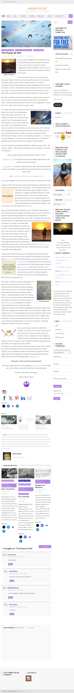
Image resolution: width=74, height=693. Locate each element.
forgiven (8, 439)
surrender (8, 446)
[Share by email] (29, 398)
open (11, 441)
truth (18, 446)
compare (12, 437)
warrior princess (37, 446)
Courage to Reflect (40, 425)
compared (17, 437)
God (18, 439)
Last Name (56, 371)
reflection (48, 441)
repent (21, 444)
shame (45, 444)
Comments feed (59, 333)
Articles (32, 16)
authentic (30, 434)
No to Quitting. (23, 496)
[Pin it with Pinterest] (17, 398)
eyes (38, 437)
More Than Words (8, 489)
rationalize (33, 441)
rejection (9, 303)
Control (27, 437)
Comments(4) (29, 56)
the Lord (14, 446)
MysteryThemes (21, 691)
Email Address (57, 357)
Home (8, 16)
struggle (3, 446)
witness (44, 446)
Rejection (29, 206)
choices (45, 434)
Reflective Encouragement (23, 50)
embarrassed (32, 437)
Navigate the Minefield (40, 486)
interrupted (47, 439)
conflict (22, 437)
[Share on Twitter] (10, 398)
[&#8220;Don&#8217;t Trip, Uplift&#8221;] (26, 419)
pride (23, 441)
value (31, 446)
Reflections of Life (7, 50)
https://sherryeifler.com (18, 457)
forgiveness (14, 439)
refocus (3, 444)
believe (38, 434)
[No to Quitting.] (26, 473)
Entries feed (58, 329)
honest (22, 439)
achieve (15, 434)
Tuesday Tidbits (38, 50)
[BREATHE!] (9, 419)
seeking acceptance (28, 444)
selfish (41, 444)
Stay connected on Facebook (11, 673)
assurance (24, 434)
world (8, 448)
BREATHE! (4, 425)
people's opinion (17, 441)
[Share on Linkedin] (23, 398)
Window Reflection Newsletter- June (63, 59)
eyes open (42, 437)
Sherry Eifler (37, 8)
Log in (56, 326)
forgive (3, 439)
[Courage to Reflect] (43, 419)
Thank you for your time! (59, 379)
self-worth (36, 444)
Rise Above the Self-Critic (62, 65)
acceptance (10, 434)
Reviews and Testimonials (63, 245)
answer (19, 434)
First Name (56, 364)
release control (15, 444)
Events (50, 16)
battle (34, 434)
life (5, 441)
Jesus (2, 441)
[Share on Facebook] (4, 398)
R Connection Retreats (63, 243)
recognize (38, 441)
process (27, 441)
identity (33, 439)
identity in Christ (39, 439)
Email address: (57, 391)
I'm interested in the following (61, 350)
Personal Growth (24, 480)
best (42, 434)
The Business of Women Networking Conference (63, 260)
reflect (43, 441)
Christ (3, 437)
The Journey (45, 547)
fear (47, 437)
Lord (8, 441)
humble (26, 439)
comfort (7, 437)
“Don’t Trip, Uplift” (23, 425)
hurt (29, 439)
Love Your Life (59, 16)
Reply (10, 564)
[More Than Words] (9, 473)
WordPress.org (59, 337)
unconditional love (24, 446)
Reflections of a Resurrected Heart (63, 70)
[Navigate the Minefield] (43, 473)
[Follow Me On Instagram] (4, 392)
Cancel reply (31, 628)
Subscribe (58, 105)
